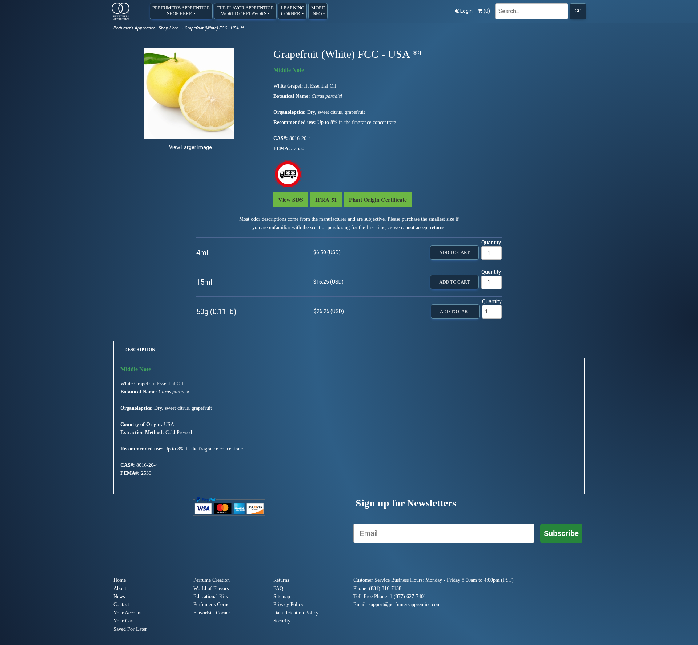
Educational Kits (210, 596)
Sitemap (281, 596)
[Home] (120, 11)
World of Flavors (211, 588)
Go (578, 10)
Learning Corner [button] (292, 10)
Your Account (127, 613)
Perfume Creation (211, 580)
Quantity (491, 242)
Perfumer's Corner (212, 604)
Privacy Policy (288, 604)
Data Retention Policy (295, 613)
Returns (281, 580)
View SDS (290, 199)
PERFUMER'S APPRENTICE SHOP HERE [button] (181, 10)
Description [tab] (139, 349)
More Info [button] (318, 10)
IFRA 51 (326, 199)
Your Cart (123, 621)
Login (466, 11)
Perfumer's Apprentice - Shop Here (145, 28)
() (487, 11)
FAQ (278, 588)
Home (119, 580)
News (119, 596)
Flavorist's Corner (211, 613)
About (119, 588)
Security (281, 621)
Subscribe (561, 533)
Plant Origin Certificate (378, 199)
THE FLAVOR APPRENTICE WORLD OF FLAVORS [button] (245, 10)
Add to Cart (454, 252)
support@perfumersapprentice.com (405, 604)
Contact (121, 604)
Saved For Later (130, 629)
